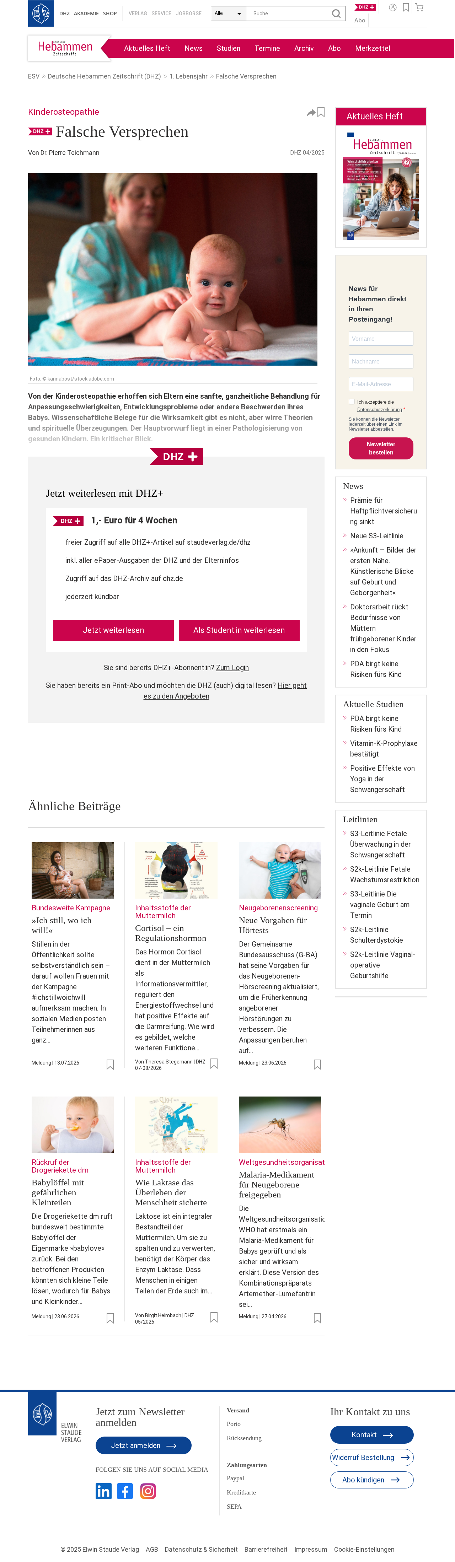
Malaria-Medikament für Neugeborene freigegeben (276, 1184)
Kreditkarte (241, 1492)
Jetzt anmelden (136, 1445)
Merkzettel (372, 48)
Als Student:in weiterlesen (239, 630)
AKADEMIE (86, 13)
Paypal (235, 1478)
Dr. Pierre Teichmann (70, 152)
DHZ (64, 13)
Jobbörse (189, 13)
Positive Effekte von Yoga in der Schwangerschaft (382, 779)
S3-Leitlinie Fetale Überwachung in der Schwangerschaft (380, 844)
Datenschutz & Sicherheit (201, 1549)
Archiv (304, 48)
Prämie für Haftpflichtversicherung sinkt (383, 511)
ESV (33, 76)
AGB (152, 1549)
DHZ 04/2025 (307, 152)
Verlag (138, 13)
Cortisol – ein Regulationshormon (171, 933)
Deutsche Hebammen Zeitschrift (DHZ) (104, 76)
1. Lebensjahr (189, 76)
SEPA (234, 1506)
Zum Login (232, 667)
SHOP (110, 13)
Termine (267, 48)
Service (161, 13)
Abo (334, 48)
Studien (228, 48)
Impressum (310, 1549)
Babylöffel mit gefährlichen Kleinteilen (58, 1192)
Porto (234, 1423)
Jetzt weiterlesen (113, 630)
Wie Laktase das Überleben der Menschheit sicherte (171, 1192)
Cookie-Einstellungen (364, 1549)
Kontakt (365, 1435)
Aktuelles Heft (147, 48)
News (193, 48)
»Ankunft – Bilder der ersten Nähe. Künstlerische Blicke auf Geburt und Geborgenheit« (383, 571)
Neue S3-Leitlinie (376, 536)
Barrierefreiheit (266, 1549)
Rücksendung (244, 1438)
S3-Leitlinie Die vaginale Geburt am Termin (380, 905)
